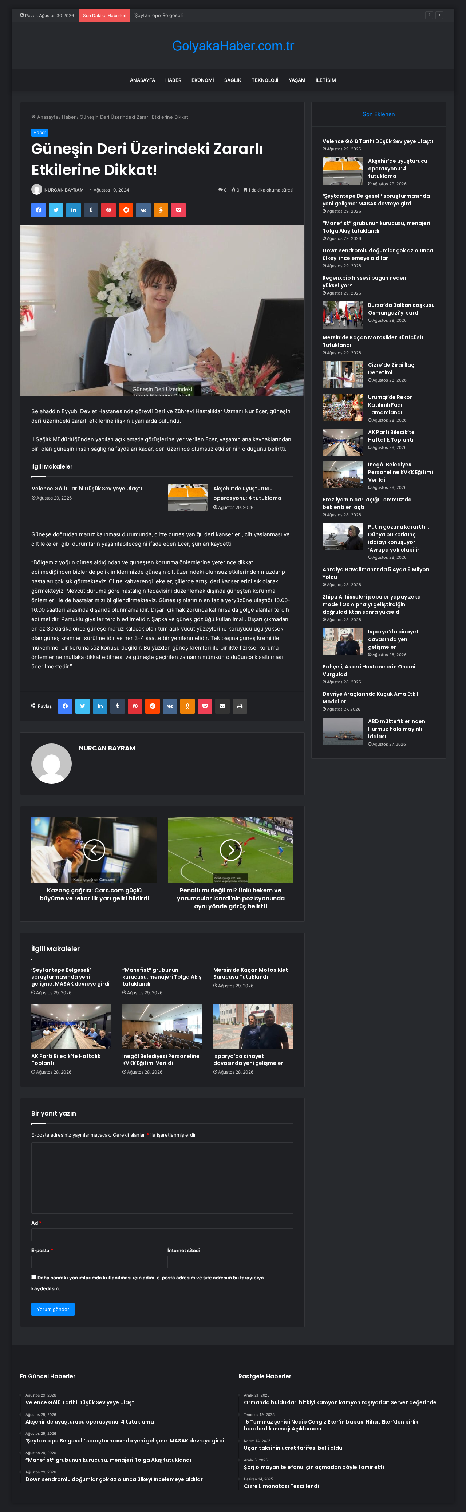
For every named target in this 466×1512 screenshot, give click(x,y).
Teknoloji (265, 80)
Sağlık (232, 80)
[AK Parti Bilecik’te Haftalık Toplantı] (71, 1026)
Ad (36, 1223)
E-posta (42, 1250)
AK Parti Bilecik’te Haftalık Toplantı (65, 1060)
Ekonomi (202, 80)
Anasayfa (142, 80)
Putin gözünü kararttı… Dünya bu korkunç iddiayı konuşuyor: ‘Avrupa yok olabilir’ (398, 538)
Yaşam (297, 80)
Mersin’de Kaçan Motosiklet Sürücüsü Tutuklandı (250, 973)
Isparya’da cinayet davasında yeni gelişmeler (248, 1060)
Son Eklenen (379, 114)
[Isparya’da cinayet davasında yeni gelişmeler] (253, 1026)
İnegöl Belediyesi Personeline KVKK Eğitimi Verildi (161, 1060)
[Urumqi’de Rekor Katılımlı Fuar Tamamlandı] (343, 407)
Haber (173, 80)
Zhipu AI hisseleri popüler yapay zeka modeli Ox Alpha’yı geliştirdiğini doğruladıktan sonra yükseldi (372, 604)
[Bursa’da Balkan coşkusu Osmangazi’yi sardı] (343, 315)
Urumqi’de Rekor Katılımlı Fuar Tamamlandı (390, 405)
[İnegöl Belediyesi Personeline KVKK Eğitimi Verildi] (162, 1026)
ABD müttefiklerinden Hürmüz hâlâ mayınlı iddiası (396, 729)
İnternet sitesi (183, 1250)
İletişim (326, 80)
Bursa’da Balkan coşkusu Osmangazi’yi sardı (401, 308)
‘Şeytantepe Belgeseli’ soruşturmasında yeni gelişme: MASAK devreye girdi (219, 15)
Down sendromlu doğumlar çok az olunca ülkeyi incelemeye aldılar (378, 254)
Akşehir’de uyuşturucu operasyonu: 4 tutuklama (397, 168)
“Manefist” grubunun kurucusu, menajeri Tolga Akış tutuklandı (162, 976)
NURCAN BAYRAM (64, 190)
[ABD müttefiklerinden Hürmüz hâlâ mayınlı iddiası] (343, 731)
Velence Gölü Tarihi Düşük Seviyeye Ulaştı (87, 488)
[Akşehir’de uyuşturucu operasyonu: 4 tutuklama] (188, 497)
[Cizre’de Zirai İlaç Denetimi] (343, 374)
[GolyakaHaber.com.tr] (233, 46)
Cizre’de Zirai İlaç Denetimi (391, 368)
